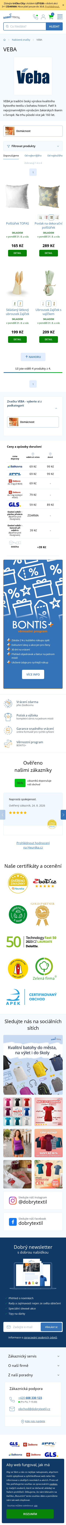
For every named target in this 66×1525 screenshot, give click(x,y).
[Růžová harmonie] (56, 217)
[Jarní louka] (40, 217)
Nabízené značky (21, 39)
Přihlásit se (51, 1327)
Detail (17, 253)
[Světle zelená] (14, 304)
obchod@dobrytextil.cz (34, 1409)
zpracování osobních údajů (40, 1337)
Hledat (54, 26)
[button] (63, 815)
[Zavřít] (63, 5)
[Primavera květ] (51, 217)
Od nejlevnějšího (33, 155)
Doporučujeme (11, 155)
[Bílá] (43, 304)
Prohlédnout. (52, 6)
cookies (53, 1484)
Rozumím (30, 1514)
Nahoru (34, 357)
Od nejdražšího (55, 155)
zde (35, 1505)
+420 (30, 1398)
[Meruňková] (20, 304)
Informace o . (33, 1337)
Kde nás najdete (35, 1421)
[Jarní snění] (45, 217)
